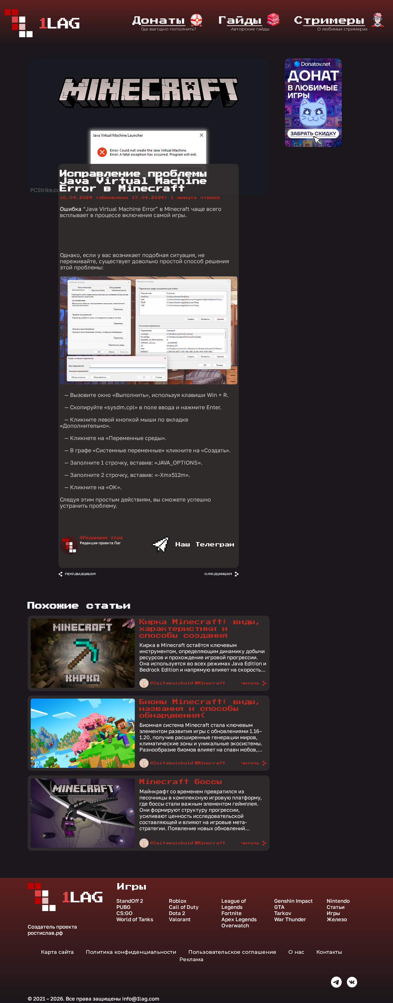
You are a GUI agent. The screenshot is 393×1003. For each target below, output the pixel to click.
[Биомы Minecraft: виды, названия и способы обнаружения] (83, 766)
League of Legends (233, 904)
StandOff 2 (129, 901)
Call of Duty (184, 907)
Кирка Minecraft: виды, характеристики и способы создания (200, 628)
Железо (337, 919)
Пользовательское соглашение (232, 952)
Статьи (335, 907)
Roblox (178, 901)
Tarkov (282, 913)
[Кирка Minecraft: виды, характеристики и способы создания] (83, 686)
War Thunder (290, 919)
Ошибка (71, 208)
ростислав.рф (45, 933)
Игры (333, 913)
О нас (296, 952)
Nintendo (338, 901)
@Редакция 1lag (101, 537)
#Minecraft (210, 683)
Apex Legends (239, 919)
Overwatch (235, 925)
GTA (279, 907)
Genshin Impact (293, 901)
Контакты (329, 952)
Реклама (191, 959)
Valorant (180, 919)
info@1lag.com (140, 998)
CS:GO (124, 913)
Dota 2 (177, 913)
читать (250, 683)
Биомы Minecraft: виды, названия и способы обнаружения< (200, 708)
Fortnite (231, 913)
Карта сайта (57, 952)
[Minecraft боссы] (83, 846)
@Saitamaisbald (171, 683)
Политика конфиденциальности (131, 952)
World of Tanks (134, 919)
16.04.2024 (114, 197)
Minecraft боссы (180, 782)
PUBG (123, 907)
